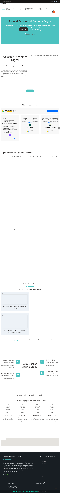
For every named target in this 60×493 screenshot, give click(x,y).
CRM (9, 332)
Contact (52, 8)
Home (3, 8)
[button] (1, 128)
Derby (31, 468)
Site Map (39, 491)
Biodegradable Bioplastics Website (14, 330)
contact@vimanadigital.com (6, 1)
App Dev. (20, 9)
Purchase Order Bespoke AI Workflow (14, 306)
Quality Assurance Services (29, 9)
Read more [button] (30, 122)
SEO (17, 332)
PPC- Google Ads (45, 465)
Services (15, 8)
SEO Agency (44, 463)
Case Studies (40, 9)
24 (38, 339)
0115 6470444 (11, 482)
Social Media (44, 467)
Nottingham (26, 468)
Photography (13, 332)
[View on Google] (30, 125)
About (47, 8)
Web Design (8, 9)
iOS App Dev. (44, 472)
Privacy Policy (44, 491)
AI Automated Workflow (15, 308)
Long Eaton (5, 468)
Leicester (7, 470)
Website (19, 332)
